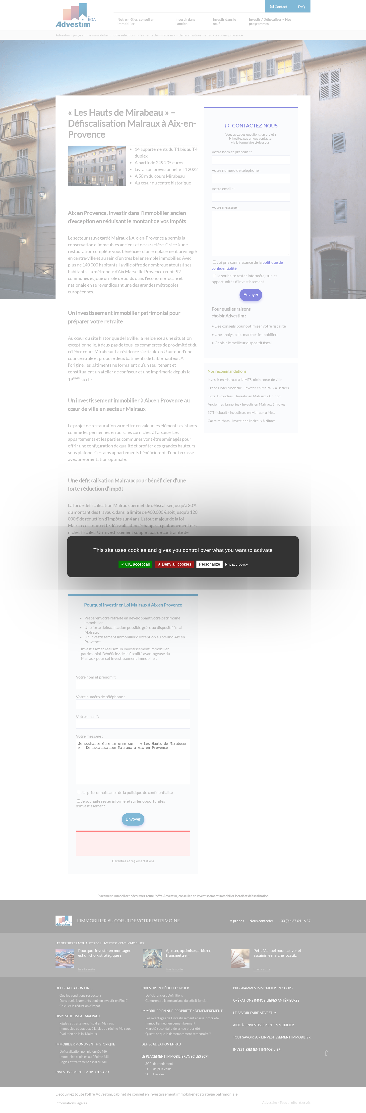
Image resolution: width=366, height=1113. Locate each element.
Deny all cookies (176, 564)
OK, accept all (137, 564)
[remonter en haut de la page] (326, 1052)
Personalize (209, 564)
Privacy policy (236, 564)
